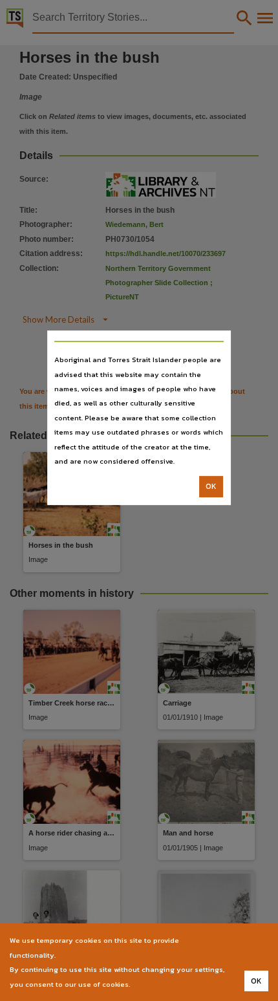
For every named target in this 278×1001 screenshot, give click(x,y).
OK (211, 487)
